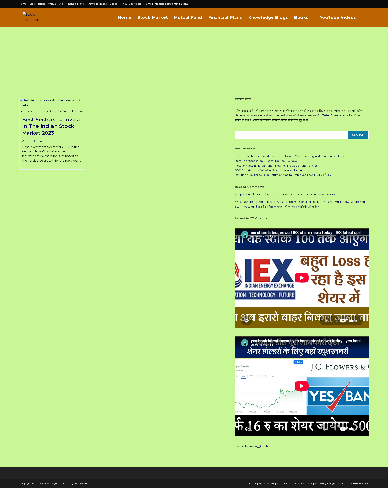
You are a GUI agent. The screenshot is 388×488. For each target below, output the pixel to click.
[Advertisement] (194, 57)
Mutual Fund (55, 3)
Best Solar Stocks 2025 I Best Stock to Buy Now (266, 160)
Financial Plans (75, 3)
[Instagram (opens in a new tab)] (363, 4)
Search (358, 134)
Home (22, 3)
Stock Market (37, 3)
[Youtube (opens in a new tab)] (367, 4)
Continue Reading (34, 141)
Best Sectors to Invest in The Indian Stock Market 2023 (51, 126)
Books (113, 3)
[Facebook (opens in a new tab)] (358, 4)
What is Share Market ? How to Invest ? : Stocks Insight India (273, 201)
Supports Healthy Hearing (252, 194)
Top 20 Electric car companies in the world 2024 (305, 194)
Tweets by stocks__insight (252, 446)
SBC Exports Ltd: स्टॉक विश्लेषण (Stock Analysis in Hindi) (268, 170)
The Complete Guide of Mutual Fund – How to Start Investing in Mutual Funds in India (290, 156)
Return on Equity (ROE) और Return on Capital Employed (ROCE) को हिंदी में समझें (283, 174)
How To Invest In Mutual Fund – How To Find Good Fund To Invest (276, 165)
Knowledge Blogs (97, 3)
